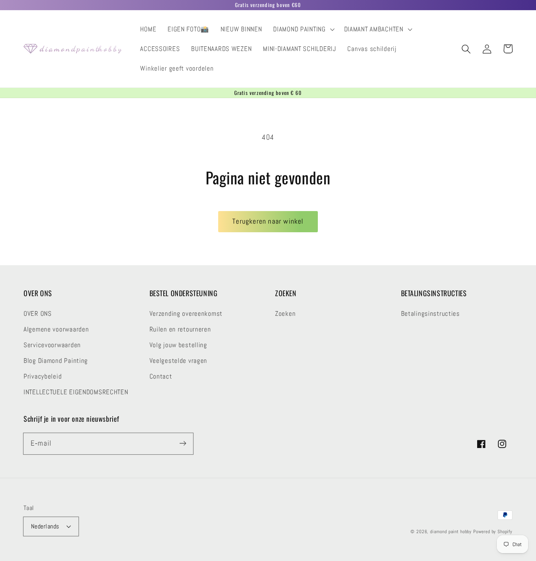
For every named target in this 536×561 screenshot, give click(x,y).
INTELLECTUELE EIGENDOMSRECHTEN (76, 392)
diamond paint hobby (451, 531)
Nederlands (45, 526)
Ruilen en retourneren (180, 329)
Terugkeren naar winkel (267, 221)
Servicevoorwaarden (52, 345)
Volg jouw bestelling (178, 345)
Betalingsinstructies (430, 314)
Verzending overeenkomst (186, 314)
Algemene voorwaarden (56, 329)
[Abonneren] (182, 443)
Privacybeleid (43, 376)
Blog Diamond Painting (56, 361)
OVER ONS (38, 314)
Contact (160, 376)
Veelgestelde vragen (178, 361)
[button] (303, 29)
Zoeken (285, 314)
